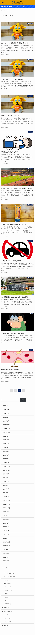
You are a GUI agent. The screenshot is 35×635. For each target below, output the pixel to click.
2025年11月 (6, 428)
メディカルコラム (10, 573)
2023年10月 (6, 508)
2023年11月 (6, 504)
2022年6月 (6, 561)
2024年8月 (6, 478)
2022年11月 (6, 546)
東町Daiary (8, 611)
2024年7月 (6, 481)
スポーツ (7, 618)
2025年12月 (6, 425)
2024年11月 (6, 466)
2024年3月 (6, 493)
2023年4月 (6, 527)
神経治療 (8, 590)
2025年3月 (6, 455)
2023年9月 (6, 511)
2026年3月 (6, 413)
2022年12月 (6, 542)
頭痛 (7, 600)
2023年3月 (6, 530)
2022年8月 (6, 553)
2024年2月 (6, 496)
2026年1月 (6, 421)
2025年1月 (6, 462)
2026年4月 (6, 409)
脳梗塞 (7, 593)
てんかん (8, 587)
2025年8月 (6, 440)
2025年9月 (6, 436)
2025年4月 (6, 451)
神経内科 (7, 583)
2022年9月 (6, 549)
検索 (22, 400)
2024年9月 (6, 474)
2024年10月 (6, 470)
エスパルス (8, 615)
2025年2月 (6, 459)
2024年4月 (6, 489)
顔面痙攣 (8, 604)
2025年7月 (6, 443)
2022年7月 (6, 557)
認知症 (7, 597)
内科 (6, 580)
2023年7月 (6, 515)
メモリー (7, 621)
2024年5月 (6, 485)
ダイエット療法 (9, 576)
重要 (6, 625)
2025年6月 (6, 447)
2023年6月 (6, 519)
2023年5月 (6, 523)
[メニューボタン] (2, 2)
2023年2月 (6, 534)
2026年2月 (6, 417)
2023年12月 (6, 500)
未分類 (6, 607)
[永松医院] (17, 2)
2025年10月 (6, 432)
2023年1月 (6, 538)
